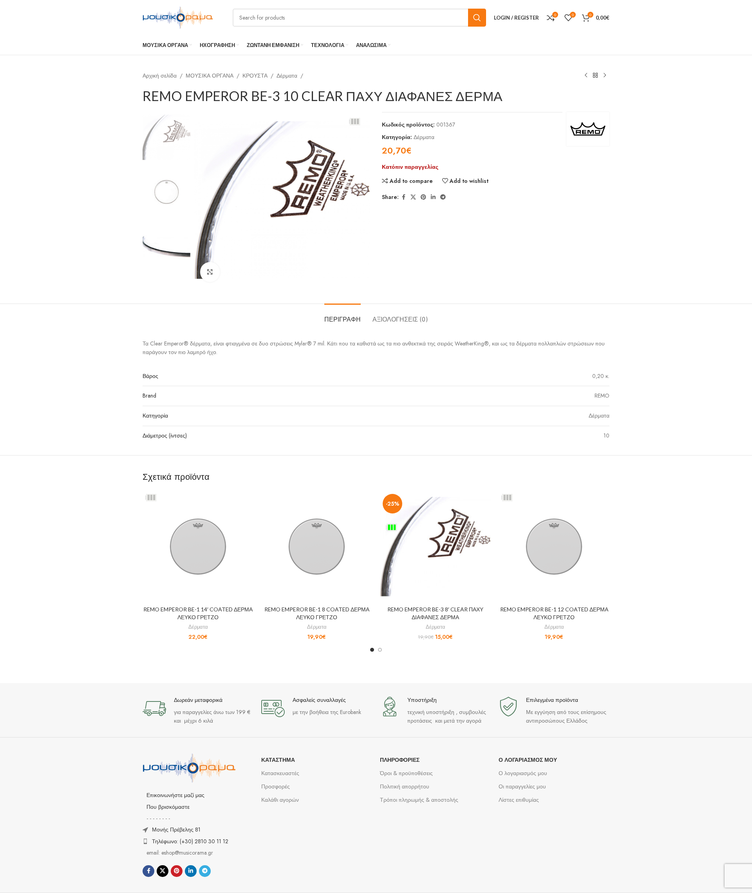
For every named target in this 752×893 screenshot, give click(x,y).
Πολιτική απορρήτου (404, 786)
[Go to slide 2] (380, 650)
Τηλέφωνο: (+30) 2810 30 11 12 (190, 841)
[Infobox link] (198, 711)
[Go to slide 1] (372, 650)
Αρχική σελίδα (160, 76)
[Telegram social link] (443, 197)
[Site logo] (178, 17)
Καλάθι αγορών (280, 800)
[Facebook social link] (403, 197)
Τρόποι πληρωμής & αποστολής (419, 800)
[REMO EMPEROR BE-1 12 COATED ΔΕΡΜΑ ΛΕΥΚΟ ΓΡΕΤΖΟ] (554, 546)
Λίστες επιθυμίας (519, 800)
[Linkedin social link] (433, 197)
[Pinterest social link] (423, 197)
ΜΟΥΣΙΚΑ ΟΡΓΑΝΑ (209, 76)
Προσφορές (275, 786)
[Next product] (604, 75)
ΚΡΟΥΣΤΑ (255, 76)
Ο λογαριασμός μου (523, 773)
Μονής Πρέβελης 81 (176, 829)
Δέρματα (287, 76)
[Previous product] (586, 75)
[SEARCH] (477, 18)
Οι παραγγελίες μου (522, 786)
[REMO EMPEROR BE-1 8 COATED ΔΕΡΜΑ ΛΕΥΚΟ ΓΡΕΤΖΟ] (316, 546)
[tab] (342, 315)
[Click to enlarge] (210, 272)
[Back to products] (595, 75)
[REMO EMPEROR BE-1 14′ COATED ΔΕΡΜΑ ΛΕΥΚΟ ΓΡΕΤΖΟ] (198, 546)
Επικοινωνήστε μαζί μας (175, 795)
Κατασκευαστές (280, 773)
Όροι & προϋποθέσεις (406, 773)
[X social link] (413, 197)
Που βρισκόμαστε (168, 807)
